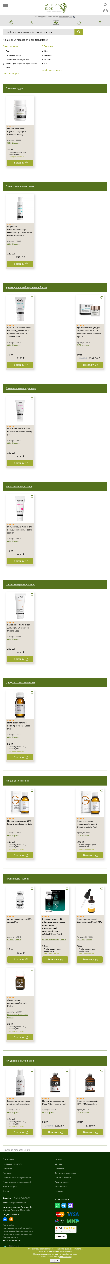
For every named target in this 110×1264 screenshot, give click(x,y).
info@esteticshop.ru (18, 1202)
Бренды (58, 1164)
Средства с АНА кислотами (20, 682)
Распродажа (61, 1186)
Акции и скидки (62, 1182)
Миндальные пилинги (17, 780)
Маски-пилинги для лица (19, 486)
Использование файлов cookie (17, 1228)
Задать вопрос (9, 1186)
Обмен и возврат (63, 1177)
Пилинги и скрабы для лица (20, 584)
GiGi (46, 64)
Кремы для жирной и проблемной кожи (26, 287)
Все (7, 51)
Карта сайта (8, 1225)
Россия (18, 940)
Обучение (59, 1168)
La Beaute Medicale (50, 940)
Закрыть (55, 1260)
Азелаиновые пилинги (17, 878)
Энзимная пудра (13, 55)
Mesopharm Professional (17, 1015)
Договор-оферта (10, 1237)
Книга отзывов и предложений (17, 1182)
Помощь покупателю (12, 1164)
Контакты (7, 1173)
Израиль (15, 143)
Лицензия (7, 1168)
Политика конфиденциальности (18, 1231)
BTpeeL (48, 59)
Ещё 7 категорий (11, 73)
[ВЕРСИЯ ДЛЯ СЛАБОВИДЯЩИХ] (105, 10)
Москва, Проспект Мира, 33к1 (17, 1210)
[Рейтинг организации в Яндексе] (65, 1229)
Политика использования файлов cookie (55, 1251)
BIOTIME (48, 55)
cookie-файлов (65, 1257)
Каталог (58, 1159)
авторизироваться (16, 157)
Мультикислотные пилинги (20, 1061)
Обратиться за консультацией (17, 1177)
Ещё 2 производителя (52, 70)
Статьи (6, 1191)
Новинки (59, 1191)
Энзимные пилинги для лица (21, 388)
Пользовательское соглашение (17, 1234)
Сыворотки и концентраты (18, 59)
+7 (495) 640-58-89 (21, 1198)
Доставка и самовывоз (65, 1173)
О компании (8, 1159)
